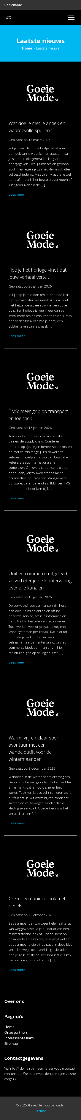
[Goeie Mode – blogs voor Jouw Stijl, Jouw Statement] (8, 17)
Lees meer (17, 194)
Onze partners (16, 1032)
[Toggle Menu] (71, 17)
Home (27, 48)
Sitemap (11, 1043)
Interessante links (19, 1038)
